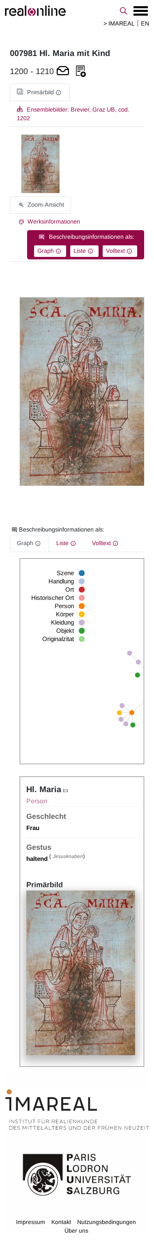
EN (145, 23)
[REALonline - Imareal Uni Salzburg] (77, 10)
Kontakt (61, 1222)
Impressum (30, 1222)
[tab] (40, 92)
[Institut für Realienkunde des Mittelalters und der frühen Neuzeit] (77, 1109)
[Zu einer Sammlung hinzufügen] (81, 71)
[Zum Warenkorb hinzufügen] (63, 71)
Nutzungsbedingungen (106, 1222)
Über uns (76, 1230)
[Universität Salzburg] (77, 1174)
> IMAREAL (119, 23)
